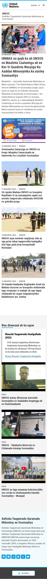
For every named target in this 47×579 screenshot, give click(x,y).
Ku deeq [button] (25, 573)
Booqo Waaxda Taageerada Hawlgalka (23, 356)
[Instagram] (13, 557)
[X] (23, 557)
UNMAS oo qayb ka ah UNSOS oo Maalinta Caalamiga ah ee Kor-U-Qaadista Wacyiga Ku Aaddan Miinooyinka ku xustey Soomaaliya (23, 67)
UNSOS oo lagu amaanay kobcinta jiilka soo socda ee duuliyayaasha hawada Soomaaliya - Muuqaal (22, 492)
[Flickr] (8, 557)
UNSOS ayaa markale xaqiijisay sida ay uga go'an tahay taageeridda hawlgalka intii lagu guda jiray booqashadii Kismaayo (22, 243)
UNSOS (6, 13)
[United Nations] (10, 5)
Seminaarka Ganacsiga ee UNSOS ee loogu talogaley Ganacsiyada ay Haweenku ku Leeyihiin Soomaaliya (21, 152)
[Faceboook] (4, 557)
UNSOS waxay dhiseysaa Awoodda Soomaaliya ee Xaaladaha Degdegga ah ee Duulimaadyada (22, 401)
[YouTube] (28, 557)
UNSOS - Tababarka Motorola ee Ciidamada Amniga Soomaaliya (18, 447)
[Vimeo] (18, 557)
